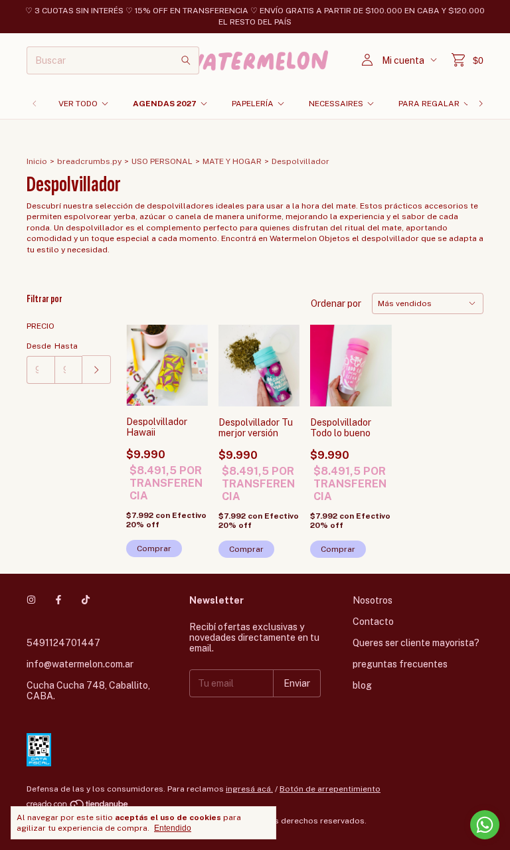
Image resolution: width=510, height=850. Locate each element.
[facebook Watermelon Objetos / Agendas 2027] (58, 600)
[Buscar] (186, 60)
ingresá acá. (249, 789)
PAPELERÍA (253, 103)
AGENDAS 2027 (165, 103)
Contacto (373, 621)
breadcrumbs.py (89, 161)
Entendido (172, 828)
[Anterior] (34, 103)
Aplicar (96, 369)
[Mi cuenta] (367, 60)
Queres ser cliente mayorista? (416, 643)
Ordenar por (336, 303)
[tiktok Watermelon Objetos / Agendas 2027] (85, 600)
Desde (39, 346)
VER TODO (78, 103)
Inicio (37, 161)
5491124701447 (63, 643)
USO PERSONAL (162, 161)
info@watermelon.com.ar (80, 664)
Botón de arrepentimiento (330, 789)
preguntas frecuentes (400, 664)
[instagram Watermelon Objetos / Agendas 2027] (31, 600)
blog (362, 685)
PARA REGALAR (429, 103)
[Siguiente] (481, 103)
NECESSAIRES (336, 103)
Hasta (66, 346)
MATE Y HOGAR (232, 161)
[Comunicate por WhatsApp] (484, 824)
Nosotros (372, 600)
